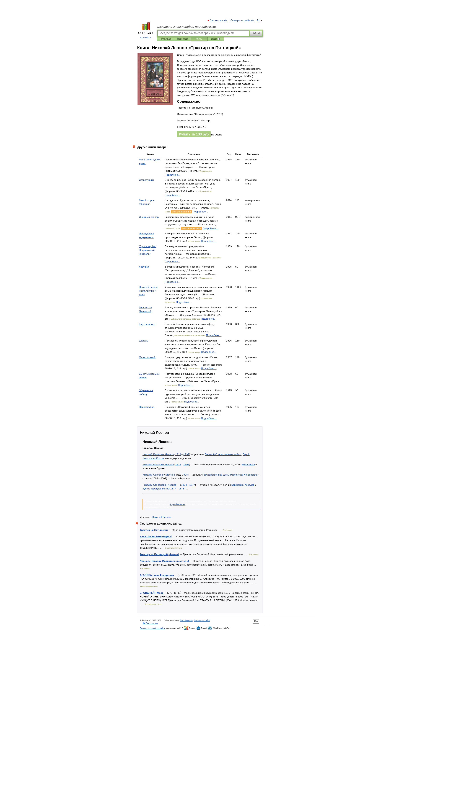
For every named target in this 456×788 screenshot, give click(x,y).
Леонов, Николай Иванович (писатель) (164, 560)
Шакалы (143, 340)
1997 (186, 454)
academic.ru (146, 37)
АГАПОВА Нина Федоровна (157, 575)
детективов (248, 464)
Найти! (256, 33)
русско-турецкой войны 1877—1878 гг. (164, 488)
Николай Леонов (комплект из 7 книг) (148, 291)
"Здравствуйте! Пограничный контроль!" (147, 250)
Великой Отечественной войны (223, 454)
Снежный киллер (149, 216)
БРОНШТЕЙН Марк (151, 592)
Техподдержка (186, 620)
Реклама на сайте (202, 620)
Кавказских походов (242, 484)
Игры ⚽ (215, 39)
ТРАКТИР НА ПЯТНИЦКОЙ (156, 536)
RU (258, 20)
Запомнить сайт (218, 20)
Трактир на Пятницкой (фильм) (159, 554)
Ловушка (144, 266)
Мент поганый (147, 357)
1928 (185, 474)
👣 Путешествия (150, 623)
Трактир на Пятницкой (154, 529)
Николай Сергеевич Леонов (158, 474)
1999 (186, 464)
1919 (178, 454)
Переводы (182, 39)
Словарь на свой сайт (242, 20)
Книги (199, 39)
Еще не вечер (147, 324)
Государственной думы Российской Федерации (230, 474)
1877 (192, 484)
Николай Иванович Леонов (158, 454)
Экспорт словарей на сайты (152, 628)
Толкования (165, 39)
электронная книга (181, 212)
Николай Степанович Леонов (159, 484)
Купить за (194, 134)
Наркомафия (146, 406)
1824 (184, 484)
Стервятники (146, 179)
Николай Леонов (161, 517)
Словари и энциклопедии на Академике (186, 27)
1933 (178, 464)
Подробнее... (172, 174)
